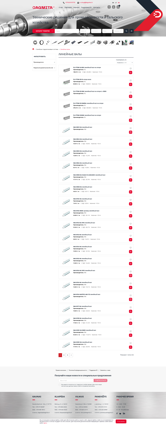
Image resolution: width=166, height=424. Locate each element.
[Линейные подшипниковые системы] (54, 42)
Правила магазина (61, 370)
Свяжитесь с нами (105, 370)
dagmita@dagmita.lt (44, 412)
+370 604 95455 (62, 409)
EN (113, 2)
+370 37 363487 (40, 407)
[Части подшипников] (48, 42)
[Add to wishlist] (130, 68)
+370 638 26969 (102, 409)
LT (116, 2)
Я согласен (121, 421)
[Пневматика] (92, 42)
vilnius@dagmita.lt (86, 412)
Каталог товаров (43, 31)
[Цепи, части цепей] (86, 42)
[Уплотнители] (41, 42)
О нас (61, 8)
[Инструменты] (111, 42)
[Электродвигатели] (99, 42)
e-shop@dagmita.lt (86, 2)
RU (119, 2)
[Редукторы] (105, 42)
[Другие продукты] (118, 42)
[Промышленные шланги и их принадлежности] (131, 42)
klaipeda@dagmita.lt (66, 412)
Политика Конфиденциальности (78, 370)
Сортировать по (121, 60)
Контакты (96, 8)
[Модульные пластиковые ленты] (73, 42)
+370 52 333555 (82, 407)
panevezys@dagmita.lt (106, 412)
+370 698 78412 (40, 409)
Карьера (76, 8)
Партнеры (68, 8)
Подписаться (100, 380)
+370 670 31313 (102, 407)
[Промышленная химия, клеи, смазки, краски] (124, 42)
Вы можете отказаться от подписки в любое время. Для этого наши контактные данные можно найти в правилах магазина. (81, 385)
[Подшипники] (35, 42)
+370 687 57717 (83, 409)
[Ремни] (60, 42)
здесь (45, 423)
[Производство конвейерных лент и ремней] (80, 42)
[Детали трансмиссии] (67, 42)
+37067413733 (70, 2)
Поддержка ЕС (86, 8)
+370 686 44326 (62, 407)
